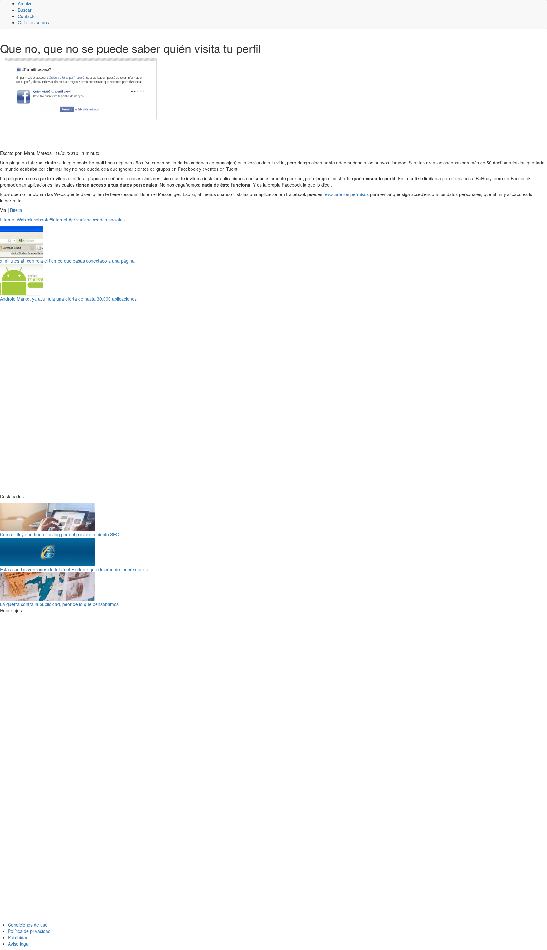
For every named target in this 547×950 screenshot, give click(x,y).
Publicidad (18, 937)
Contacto (27, 16)
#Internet (58, 219)
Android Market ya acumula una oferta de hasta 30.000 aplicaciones (68, 299)
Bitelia (16, 210)
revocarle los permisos (346, 194)
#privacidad (80, 219)
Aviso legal (18, 943)
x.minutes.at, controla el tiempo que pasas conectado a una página (67, 261)
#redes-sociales (109, 219)
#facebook (37, 219)
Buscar (25, 10)
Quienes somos (33, 22)
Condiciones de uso (27, 924)
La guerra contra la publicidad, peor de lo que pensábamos (59, 604)
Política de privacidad (29, 931)
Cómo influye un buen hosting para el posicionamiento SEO (59, 534)
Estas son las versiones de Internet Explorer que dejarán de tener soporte (74, 569)
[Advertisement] (155, 134)
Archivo (25, 3)
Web (21, 219)
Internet (8, 219)
